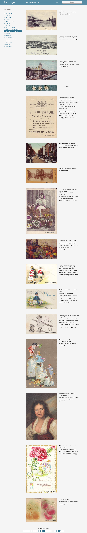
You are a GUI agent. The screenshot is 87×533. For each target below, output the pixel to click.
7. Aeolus (7, 25)
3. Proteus (7, 17)
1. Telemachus (9, 13)
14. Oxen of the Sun (10, 39)
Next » (62, 531)
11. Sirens (7, 33)
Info (57, 2)
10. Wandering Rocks (11, 31)
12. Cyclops (8, 35)
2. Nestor (7, 15)
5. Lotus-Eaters (9, 21)
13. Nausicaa (8, 37)
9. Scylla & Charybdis (11, 29)
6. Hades (7, 23)
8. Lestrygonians (9, 27)
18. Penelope (8, 47)
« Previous (26, 531)
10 (50, 531)
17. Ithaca (7, 45)
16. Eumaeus (8, 43)
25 (54, 531)
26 (57, 531)
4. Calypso (7, 19)
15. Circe (7, 41)
